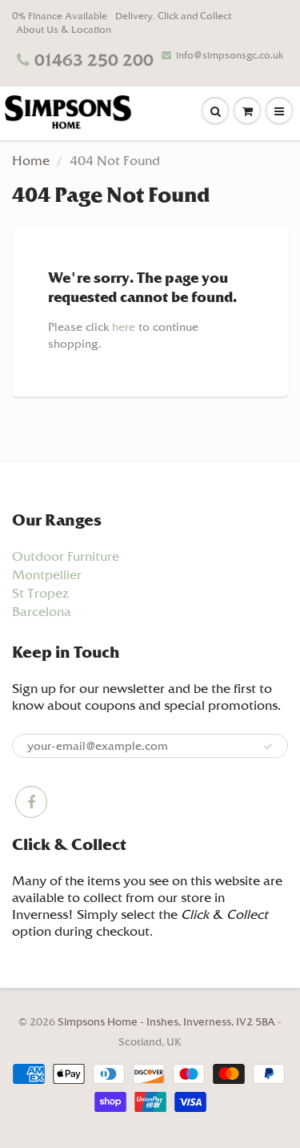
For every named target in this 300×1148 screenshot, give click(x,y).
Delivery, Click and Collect (173, 16)
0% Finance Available (59, 16)
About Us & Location (63, 29)
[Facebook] (31, 802)
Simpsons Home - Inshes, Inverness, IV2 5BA (168, 1022)
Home (31, 160)
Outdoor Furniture (65, 556)
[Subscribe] (268, 746)
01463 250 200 (94, 60)
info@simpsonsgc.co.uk (229, 55)
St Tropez (40, 593)
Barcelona (41, 611)
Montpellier (47, 574)
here (123, 327)
